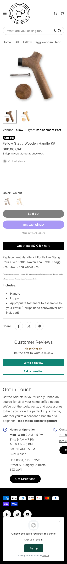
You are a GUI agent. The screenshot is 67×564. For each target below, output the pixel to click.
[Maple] (19, 201)
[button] (55, 31)
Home (7, 42)
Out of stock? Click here (33, 245)
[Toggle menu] (5, 13)
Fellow (18, 130)
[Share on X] (29, 326)
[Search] (59, 31)
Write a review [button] (33, 362)
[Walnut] (7, 201)
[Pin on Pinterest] (39, 326)
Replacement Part (48, 130)
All (17, 42)
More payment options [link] (33, 233)
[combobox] (33, 31)
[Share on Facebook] (19, 326)
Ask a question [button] (33, 371)
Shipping (8, 153)
